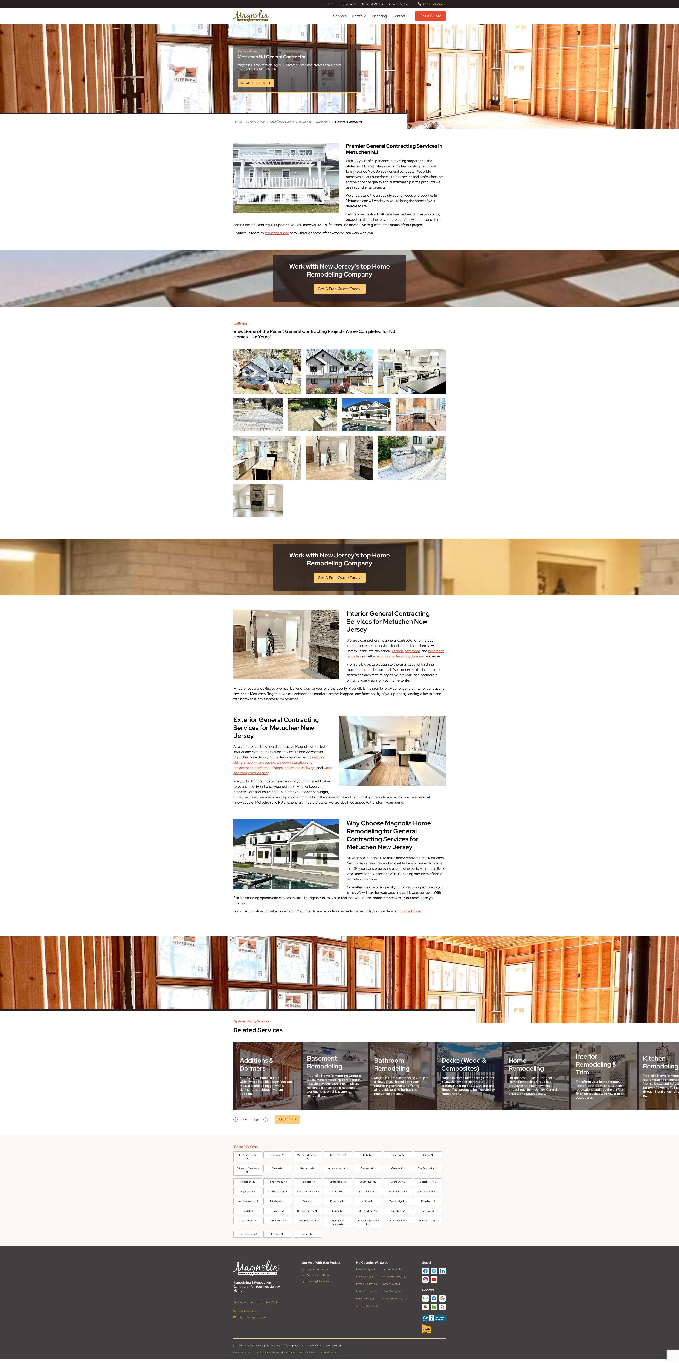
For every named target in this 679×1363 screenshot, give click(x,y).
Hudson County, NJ (366, 1291)
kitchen (397, 651)
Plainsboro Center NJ (247, 1156)
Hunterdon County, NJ (395, 1298)
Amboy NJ (428, 1210)
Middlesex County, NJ (394, 1276)
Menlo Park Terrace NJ (307, 1156)
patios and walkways (299, 767)
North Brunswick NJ (428, 1191)
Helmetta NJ (308, 1181)
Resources (348, 4)
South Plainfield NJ (397, 1220)
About (331, 4)
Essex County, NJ (365, 1269)
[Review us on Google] (442, 1298)
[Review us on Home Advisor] (425, 1307)
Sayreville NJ (247, 1191)
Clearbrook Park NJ (307, 1220)
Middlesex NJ (277, 1201)
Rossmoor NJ (277, 1154)
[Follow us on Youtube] (434, 1279)
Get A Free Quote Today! (339, 288)
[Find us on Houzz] (434, 1328)
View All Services (287, 1119)
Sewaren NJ (337, 1191)
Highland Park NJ (428, 1220)
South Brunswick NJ (308, 1191)
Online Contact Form (318, 1275)
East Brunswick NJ (428, 1168)
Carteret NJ (397, 1168)
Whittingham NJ (398, 1191)
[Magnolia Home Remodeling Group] (251, 16)
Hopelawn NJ (398, 1154)
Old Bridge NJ (338, 1154)
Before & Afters (372, 4)
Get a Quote (430, 16)
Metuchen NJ (247, 1181)
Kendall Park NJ (367, 1191)
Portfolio (359, 16)
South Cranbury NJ (277, 1191)
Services (340, 16)
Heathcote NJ (307, 1168)
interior (352, 645)
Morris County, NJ (365, 1276)
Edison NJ (337, 1210)
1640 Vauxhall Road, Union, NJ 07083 (256, 1302)
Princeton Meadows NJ (248, 1170)
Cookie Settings (241, 1352)
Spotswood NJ (338, 1181)
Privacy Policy (307, 1352)
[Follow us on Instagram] (425, 1279)
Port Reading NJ (248, 1234)
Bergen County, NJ (366, 1298)
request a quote (277, 233)
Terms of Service (329, 1352)
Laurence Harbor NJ (338, 1168)
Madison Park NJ (368, 1210)
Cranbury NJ (398, 1181)
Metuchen (323, 121)
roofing (319, 757)
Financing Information (318, 1281)
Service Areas (397, 4)
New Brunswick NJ (247, 1201)
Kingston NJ (398, 1210)
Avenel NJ (307, 1234)
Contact (399, 16)
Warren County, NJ (392, 1283)
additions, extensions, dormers (400, 656)
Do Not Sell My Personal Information (275, 1352)
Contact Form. (411, 911)
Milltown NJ (367, 1201)
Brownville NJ (337, 1201)
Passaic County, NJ (366, 1283)
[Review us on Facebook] (434, 1298)
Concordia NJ (367, 1168)
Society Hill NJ (428, 1181)
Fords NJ (248, 1210)
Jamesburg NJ (278, 1220)
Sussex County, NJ (392, 1269)
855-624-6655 (434, 4)
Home (237, 121)
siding (238, 762)
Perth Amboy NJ (278, 1181)
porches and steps (268, 767)
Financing (379, 16)
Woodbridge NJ (397, 1201)
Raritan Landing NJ (307, 1210)
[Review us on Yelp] (442, 1307)
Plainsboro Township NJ (368, 1222)
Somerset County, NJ (367, 1305)
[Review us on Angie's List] (425, 1298)
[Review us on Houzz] (434, 1307)
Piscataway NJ (248, 1220)
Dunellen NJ (428, 1201)
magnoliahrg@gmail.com (252, 1317)
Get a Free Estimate (317, 1269)
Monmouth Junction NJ (337, 1222)
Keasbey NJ (277, 1234)
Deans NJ (307, 1201)
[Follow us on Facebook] (425, 1271)
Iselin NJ (367, 1154)
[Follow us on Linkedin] (442, 1270)
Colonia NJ (278, 1210)
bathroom (412, 651)
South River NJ (368, 1181)
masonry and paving (259, 762)
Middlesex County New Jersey (290, 121)
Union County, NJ (392, 1291)
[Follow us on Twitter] (434, 1271)
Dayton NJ (277, 1168)
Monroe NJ (428, 1154)
